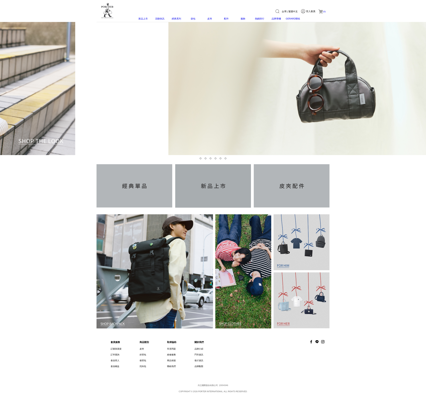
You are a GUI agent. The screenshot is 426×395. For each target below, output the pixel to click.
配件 (226, 18)
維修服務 (171, 354)
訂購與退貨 (116, 349)
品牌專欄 (276, 18)
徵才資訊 (199, 360)
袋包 (193, 18)
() (324, 11)
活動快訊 (159, 18)
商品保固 (171, 360)
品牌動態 (199, 366)
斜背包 (143, 354)
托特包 (143, 366)
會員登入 (115, 360)
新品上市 (143, 18)
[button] (200, 158)
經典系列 (176, 18)
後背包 (143, 360)
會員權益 (115, 366)
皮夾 (209, 18)
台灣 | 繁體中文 (290, 11)
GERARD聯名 (293, 18)
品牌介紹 (199, 349)
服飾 (243, 18)
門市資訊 (199, 354)
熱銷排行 (259, 18)
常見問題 (171, 349)
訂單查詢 (115, 354)
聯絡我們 (171, 366)
